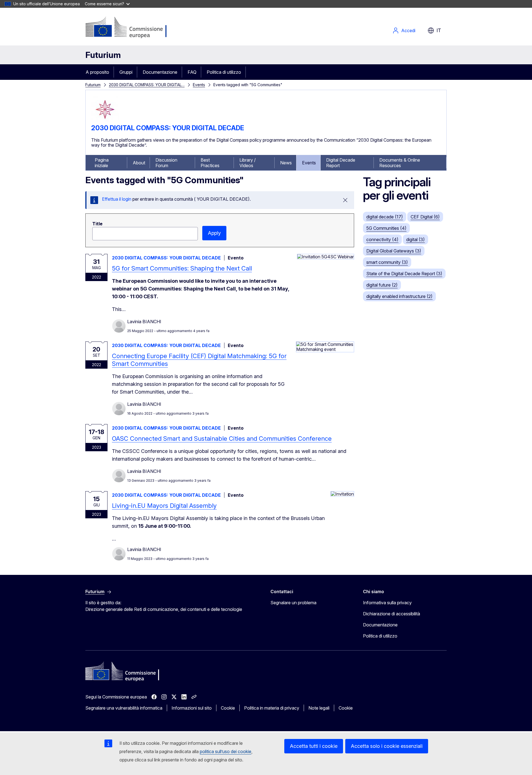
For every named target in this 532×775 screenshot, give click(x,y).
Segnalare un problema (293, 602)
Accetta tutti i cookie (313, 746)
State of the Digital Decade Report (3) (404, 273)
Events (199, 84)
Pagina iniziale (102, 162)
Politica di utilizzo (224, 72)
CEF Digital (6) (425, 217)
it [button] (438, 30)
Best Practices (210, 162)
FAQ (192, 72)
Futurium (103, 55)
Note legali (318, 708)
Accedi (408, 30)
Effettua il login (116, 199)
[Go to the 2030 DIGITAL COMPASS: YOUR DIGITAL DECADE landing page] (105, 121)
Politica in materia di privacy (271, 708)
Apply (214, 233)
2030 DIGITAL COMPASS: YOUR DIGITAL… (147, 84)
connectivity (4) (382, 239)
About (139, 162)
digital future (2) (382, 285)
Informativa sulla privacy (387, 602)
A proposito (97, 72)
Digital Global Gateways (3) (393, 251)
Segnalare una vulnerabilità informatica (123, 708)
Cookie (228, 708)
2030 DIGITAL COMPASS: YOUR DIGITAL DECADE (167, 128)
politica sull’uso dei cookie (225, 751)
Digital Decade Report (340, 162)
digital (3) (415, 239)
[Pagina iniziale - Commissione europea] (129, 28)
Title (97, 223)
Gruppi (125, 72)
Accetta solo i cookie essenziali (387, 746)
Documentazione (160, 72)
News (286, 162)
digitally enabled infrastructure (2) (399, 296)
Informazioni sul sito (192, 708)
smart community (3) (387, 262)
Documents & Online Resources (399, 162)
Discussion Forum (166, 162)
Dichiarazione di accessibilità (391, 613)
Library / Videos (247, 162)
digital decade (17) (384, 217)
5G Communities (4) (386, 228)
